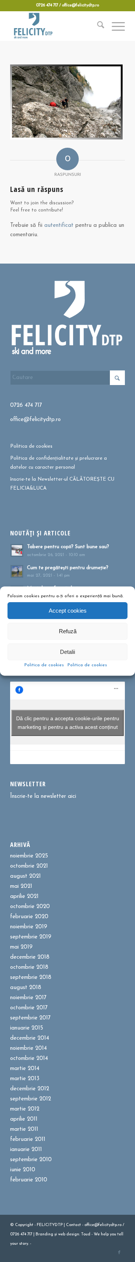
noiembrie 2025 (29, 856)
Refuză (67, 631)
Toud (85, 1234)
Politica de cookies (44, 665)
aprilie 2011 (24, 1119)
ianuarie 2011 (26, 1150)
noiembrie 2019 (28, 927)
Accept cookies (68, 610)
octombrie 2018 (29, 967)
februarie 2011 (27, 1139)
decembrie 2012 (29, 1089)
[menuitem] (97, 26)
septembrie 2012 (30, 1099)
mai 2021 (21, 886)
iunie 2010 (22, 1170)
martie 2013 (24, 1079)
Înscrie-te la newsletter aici (43, 796)
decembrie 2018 (30, 957)
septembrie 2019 (30, 937)
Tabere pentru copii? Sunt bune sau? (68, 546)
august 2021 (25, 876)
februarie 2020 (29, 917)
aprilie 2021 (24, 896)
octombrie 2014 (29, 1058)
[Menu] (114, 26)
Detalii (67, 652)
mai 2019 (21, 947)
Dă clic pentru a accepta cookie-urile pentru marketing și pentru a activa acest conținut (67, 722)
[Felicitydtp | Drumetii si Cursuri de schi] (56, 26)
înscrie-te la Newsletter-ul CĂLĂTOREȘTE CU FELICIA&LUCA (62, 483)
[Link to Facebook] (119, 1252)
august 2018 (25, 988)
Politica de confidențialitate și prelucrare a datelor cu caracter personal (58, 462)
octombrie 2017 (29, 1008)
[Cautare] (97, 26)
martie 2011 (24, 1129)
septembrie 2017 (30, 1018)
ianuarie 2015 (26, 1028)
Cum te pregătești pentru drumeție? (67, 567)
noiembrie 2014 (28, 1048)
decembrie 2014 (29, 1038)
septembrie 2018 (30, 977)
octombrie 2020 (30, 907)
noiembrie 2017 (28, 998)
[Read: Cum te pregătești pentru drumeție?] (17, 571)
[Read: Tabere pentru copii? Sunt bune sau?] (17, 550)
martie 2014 (24, 1069)
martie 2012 (24, 1109)
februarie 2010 (28, 1180)
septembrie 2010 (31, 1160)
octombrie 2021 (29, 866)
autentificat (59, 225)
